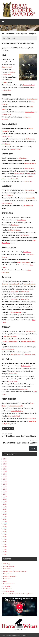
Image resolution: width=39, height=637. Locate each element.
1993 (5, 539)
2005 (5, 509)
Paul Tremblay (6, 90)
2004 (5, 511)
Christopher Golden (14, 230)
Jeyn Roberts (6, 144)
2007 (5, 504)
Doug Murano (15, 354)
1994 (5, 537)
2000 (5, 521)
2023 (5, 464)
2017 (5, 479)
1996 (5, 531)
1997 (5, 529)
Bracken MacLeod (28, 85)
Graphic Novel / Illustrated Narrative (15, 571)
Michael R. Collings (17, 411)
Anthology (6, 563)
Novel (5, 581)
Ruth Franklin (25, 366)
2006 (5, 506)
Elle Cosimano (30, 139)
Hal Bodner (15, 225)
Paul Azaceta (31, 173)
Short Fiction (7, 589)
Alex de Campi (29, 168)
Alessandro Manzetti (10, 336)
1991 (5, 544)
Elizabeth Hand (7, 67)
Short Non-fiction (8, 591)
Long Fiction (7, 574)
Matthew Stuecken (29, 284)
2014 (5, 486)
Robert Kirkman (19, 173)
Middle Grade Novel (9, 576)
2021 (5, 469)
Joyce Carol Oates (23, 262)
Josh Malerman (7, 203)
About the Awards (8, 429)
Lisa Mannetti (24, 235)
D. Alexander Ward (29, 354)
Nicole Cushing (29, 190)
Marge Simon (31, 418)
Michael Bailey (21, 220)
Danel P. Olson (12, 373)
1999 (5, 524)
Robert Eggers (16, 312)
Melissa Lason (6, 114)
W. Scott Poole (13, 381)
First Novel (6, 569)
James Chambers (30, 163)
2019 (5, 474)
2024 (5, 461)
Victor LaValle (30, 198)
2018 (5, 476)
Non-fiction (7, 579)
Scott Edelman (8, 195)
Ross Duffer (25, 291)
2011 (5, 494)
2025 (5, 459)
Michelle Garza (29, 112)
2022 (5, 466)
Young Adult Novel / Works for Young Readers (18, 594)
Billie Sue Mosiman (8, 349)
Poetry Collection (8, 584)
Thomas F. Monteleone (9, 341)
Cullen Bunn (22, 158)
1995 (5, 534)
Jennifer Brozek (7, 136)
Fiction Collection (8, 566)
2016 (5, 481)
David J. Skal (23, 389)
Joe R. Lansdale (14, 179)
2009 (5, 499)
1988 (5, 552)
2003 (5, 514)
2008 (5, 501)
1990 (5, 547)
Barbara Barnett (32, 99)
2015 (5, 484)
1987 (5, 554)
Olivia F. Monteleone (28, 341)
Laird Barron (27, 252)
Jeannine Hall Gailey (14, 416)
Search (33, 448)
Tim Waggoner (28, 206)
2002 (5, 516)
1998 (5, 526)
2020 (5, 471)
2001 (5, 519)
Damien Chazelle (14, 284)
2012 (5, 491)
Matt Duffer (14, 291)
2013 (5, 489)
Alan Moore (28, 181)
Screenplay (6, 586)
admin (13, 38)
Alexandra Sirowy (15, 149)
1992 (5, 542)
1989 (5, 549)
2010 (5, 496)
